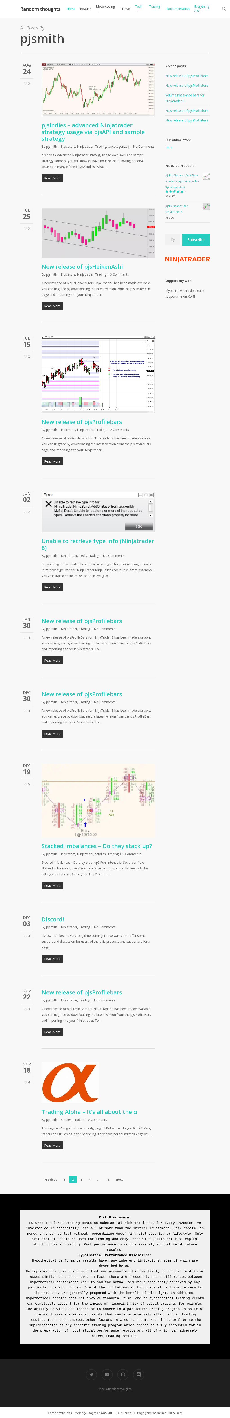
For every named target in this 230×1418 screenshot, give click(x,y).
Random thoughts (40, 8)
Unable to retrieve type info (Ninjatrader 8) (98, 544)
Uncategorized (118, 146)
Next (119, 1179)
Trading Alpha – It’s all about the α (89, 1112)
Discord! (53, 919)
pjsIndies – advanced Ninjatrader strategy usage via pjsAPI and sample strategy (93, 132)
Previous (50, 1179)
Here (168, 147)
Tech (82, 555)
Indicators (68, 146)
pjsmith (51, 146)
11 (107, 1179)
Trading (100, 146)
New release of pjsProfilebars (82, 422)
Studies (100, 854)
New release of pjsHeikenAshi (82, 266)
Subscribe (196, 239)
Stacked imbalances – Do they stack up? (97, 846)
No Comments (144, 146)
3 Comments (119, 274)
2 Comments (119, 430)
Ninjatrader (85, 146)
